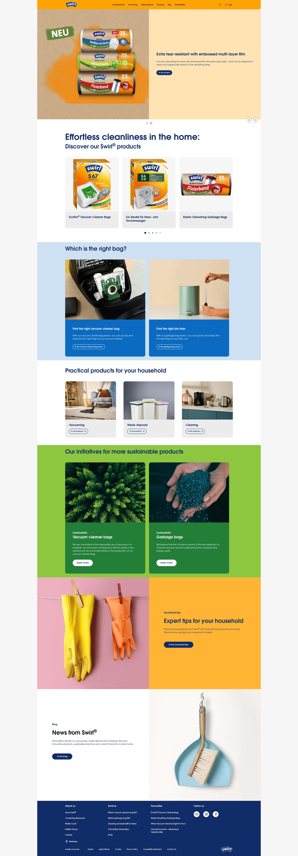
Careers (68, 835)
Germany (73, 842)
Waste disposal (137, 425)
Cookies (118, 849)
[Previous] (249, 120)
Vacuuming (76, 425)
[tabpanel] (149, 63)
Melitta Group (71, 829)
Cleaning (192, 425)
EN (230, 5)
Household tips (119, 5)
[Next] (255, 120)
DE (226, 5)
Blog (169, 5)
